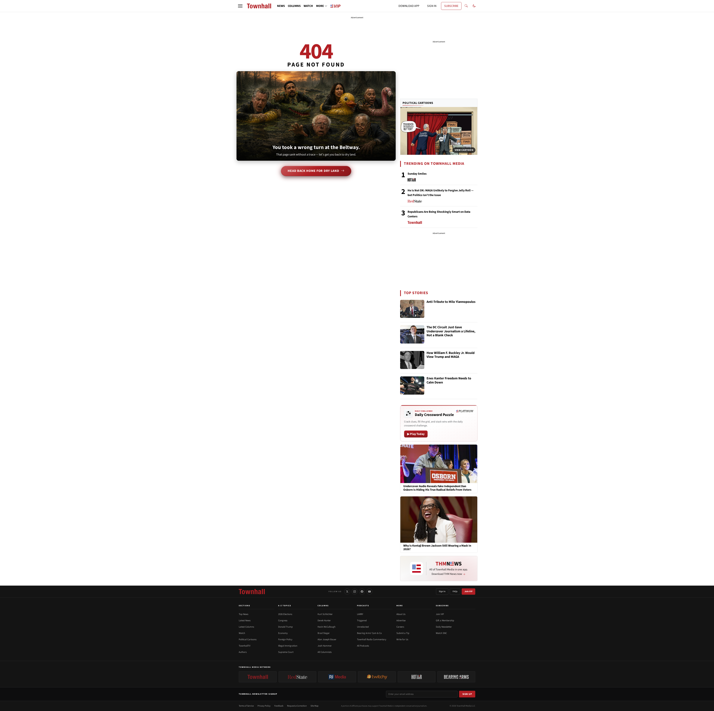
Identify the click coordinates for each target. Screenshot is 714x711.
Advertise (401, 620)
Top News (243, 614)
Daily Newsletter (444, 627)
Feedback (278, 705)
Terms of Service (246, 705)
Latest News (244, 620)
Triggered (362, 620)
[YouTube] (369, 592)
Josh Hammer (325, 645)
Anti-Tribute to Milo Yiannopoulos (451, 302)
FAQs (455, 591)
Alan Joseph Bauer (327, 639)
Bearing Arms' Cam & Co (369, 633)
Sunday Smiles (417, 174)
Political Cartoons (418, 103)
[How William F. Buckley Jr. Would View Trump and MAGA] (412, 360)
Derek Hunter (324, 620)
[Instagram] (355, 592)
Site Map (315, 705)
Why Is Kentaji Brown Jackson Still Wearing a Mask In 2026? (437, 547)
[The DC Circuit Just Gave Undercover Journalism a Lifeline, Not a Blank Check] (412, 334)
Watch (242, 633)
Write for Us (402, 639)
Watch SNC (441, 633)
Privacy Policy (264, 705)
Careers (400, 627)
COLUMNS (294, 6)
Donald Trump (285, 627)
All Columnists (325, 652)
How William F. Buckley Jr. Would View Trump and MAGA (451, 355)
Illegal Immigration (287, 645)
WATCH (308, 6)
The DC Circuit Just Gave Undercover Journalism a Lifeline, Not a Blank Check (451, 331)
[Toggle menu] (240, 6)
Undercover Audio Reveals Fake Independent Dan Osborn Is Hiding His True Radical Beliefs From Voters (437, 488)
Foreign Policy (285, 639)
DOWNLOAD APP (408, 6)
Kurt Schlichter (325, 614)
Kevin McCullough (326, 627)
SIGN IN (431, 6)
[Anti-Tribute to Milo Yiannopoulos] (412, 309)
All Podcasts (363, 645)
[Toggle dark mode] (474, 6)
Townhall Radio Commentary (371, 639)
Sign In (442, 591)
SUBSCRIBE (451, 6)
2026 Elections (285, 614)
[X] (347, 592)
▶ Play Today (415, 434)
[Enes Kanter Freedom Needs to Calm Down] (412, 385)
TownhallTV (244, 645)
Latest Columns (246, 627)
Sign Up (467, 694)
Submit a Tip (402, 633)
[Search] (466, 6)
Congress (282, 620)
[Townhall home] (252, 591)
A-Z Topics (284, 605)
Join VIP (468, 591)
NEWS (281, 6)
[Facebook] (362, 592)
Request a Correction (297, 705)
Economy (283, 633)
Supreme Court (285, 652)
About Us (400, 614)
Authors (243, 652)
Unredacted (363, 627)
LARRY (360, 614)
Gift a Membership (445, 620)
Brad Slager (324, 633)
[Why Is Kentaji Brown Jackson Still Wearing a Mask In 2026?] (438, 519)
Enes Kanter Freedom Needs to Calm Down (449, 380)
